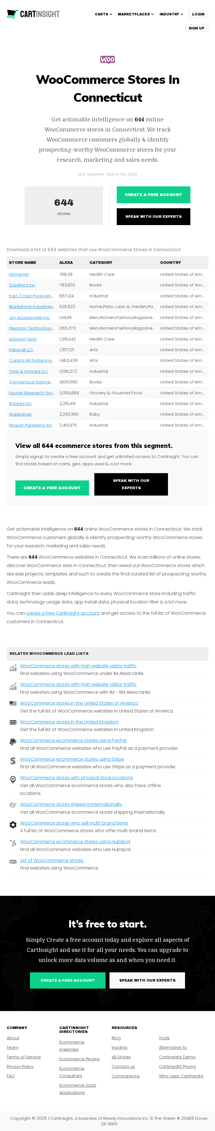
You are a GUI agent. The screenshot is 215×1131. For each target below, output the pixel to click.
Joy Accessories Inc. (29, 317)
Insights (119, 1047)
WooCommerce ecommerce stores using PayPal (73, 740)
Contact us (123, 1066)
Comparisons (126, 1076)
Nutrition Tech (23, 339)
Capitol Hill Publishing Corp (36, 360)
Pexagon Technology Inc (34, 328)
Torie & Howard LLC (28, 371)
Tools (164, 1038)
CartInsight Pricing (177, 1066)
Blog (116, 1038)
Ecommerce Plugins (79, 1059)
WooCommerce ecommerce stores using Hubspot (75, 841)
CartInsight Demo (177, 1057)
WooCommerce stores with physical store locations (76, 777)
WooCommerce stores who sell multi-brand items (74, 823)
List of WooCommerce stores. (52, 860)
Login (198, 14)
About (13, 1038)
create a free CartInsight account (63, 613)
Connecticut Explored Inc (34, 382)
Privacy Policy (20, 1066)
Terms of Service (24, 1057)
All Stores (121, 1057)
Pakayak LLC (21, 350)
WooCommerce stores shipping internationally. (71, 804)
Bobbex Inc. (20, 403)
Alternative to (173, 1047)
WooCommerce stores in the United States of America (79, 703)
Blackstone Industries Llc (34, 306)
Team (12, 1047)
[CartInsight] (33, 14)
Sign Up (196, 28)
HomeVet (19, 274)
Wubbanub (20, 414)
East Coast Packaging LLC (35, 296)
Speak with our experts (153, 217)
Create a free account (153, 195)
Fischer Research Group (33, 393)
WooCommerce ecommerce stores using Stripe (72, 759)
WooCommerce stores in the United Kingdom (69, 722)
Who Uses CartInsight (181, 1076)
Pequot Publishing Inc (30, 425)
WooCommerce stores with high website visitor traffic (78, 666)
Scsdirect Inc (22, 285)
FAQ (11, 1076)
